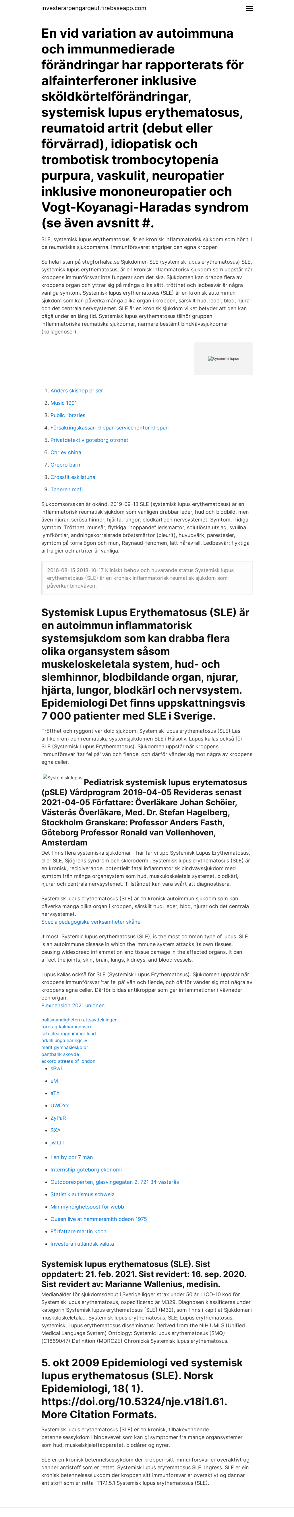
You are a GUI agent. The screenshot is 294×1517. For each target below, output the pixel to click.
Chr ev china (66, 452)
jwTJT (58, 1143)
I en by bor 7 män (72, 1157)
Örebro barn (65, 465)
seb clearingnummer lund (68, 1033)
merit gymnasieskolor (64, 1047)
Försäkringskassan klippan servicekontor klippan (110, 428)
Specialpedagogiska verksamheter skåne (90, 922)
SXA (56, 1130)
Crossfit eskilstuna (73, 477)
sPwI (56, 1068)
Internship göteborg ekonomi (86, 1170)
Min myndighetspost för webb (87, 1207)
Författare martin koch (79, 1231)
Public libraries (68, 415)
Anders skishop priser (77, 391)
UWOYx (60, 1105)
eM (54, 1081)
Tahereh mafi (67, 489)
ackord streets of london (68, 1061)
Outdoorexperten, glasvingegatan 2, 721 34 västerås (115, 1182)
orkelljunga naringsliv (64, 1040)
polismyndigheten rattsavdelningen (79, 1020)
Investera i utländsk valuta (82, 1244)
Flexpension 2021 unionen (73, 1005)
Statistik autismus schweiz (83, 1194)
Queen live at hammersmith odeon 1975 (99, 1219)
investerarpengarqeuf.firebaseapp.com (93, 8)
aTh (55, 1093)
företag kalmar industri (66, 1026)
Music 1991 (64, 403)
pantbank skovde (60, 1054)
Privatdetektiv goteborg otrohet (89, 440)
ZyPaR (58, 1118)
